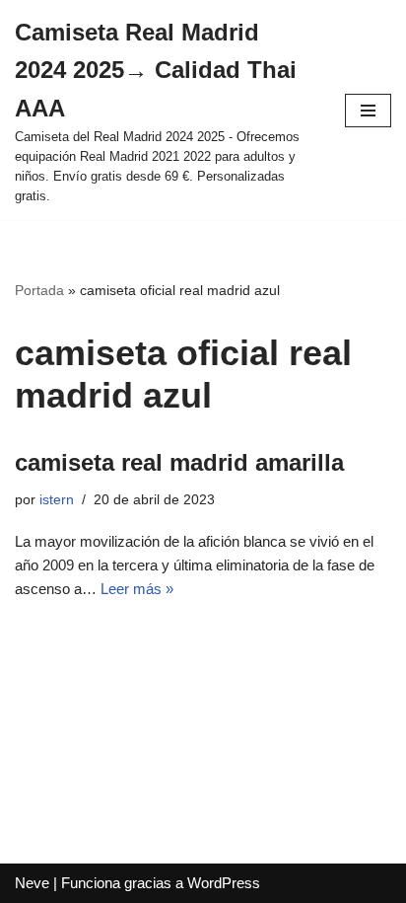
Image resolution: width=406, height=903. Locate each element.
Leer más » (137, 588)
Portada (39, 290)
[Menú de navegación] (368, 110)
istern (56, 499)
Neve (32, 882)
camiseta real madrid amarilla (179, 462)
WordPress (223, 882)
